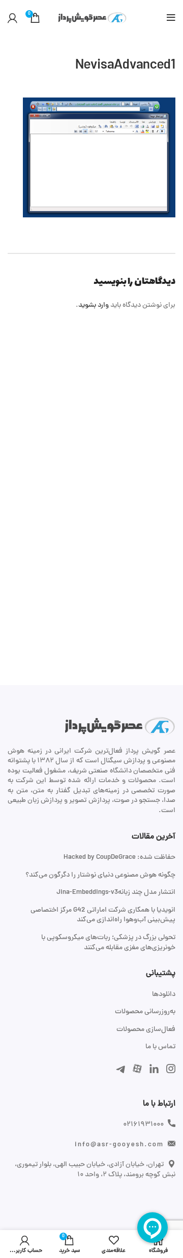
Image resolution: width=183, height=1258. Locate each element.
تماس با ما (160, 1047)
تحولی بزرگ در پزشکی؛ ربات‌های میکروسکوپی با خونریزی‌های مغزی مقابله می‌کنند (108, 943)
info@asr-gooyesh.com (119, 1145)
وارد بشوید (93, 305)
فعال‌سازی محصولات (145, 1030)
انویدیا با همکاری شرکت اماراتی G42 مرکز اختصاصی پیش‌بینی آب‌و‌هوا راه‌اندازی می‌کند (102, 915)
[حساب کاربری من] (12, 18)
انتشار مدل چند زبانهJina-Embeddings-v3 (115, 893)
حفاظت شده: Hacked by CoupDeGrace (119, 858)
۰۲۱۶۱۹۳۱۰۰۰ (143, 1124)
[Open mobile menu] (171, 18)
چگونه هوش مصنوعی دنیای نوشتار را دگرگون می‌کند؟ (100, 875)
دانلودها (163, 995)
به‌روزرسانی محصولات (145, 1012)
